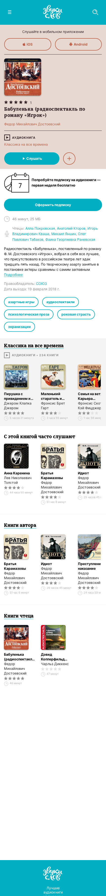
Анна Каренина (17, 473)
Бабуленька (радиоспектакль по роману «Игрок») (19, 656)
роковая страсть (76, 314)
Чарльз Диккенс (55, 664)
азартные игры (21, 302)
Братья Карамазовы (52, 475)
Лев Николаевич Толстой (18, 480)
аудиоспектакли (60, 302)
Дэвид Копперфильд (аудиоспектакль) (56, 656)
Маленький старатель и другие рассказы (56, 396)
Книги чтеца (19, 616)
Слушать (34, 158)
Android (81, 44)
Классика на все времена (26, 144)
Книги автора (20, 525)
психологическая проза (28, 314)
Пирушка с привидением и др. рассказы (17, 396)
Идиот (46, 564)
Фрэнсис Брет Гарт (53, 405)
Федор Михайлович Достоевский (52, 487)
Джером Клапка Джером (18, 405)
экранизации (19, 327)
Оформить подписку (53, 205)
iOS (30, 44)
